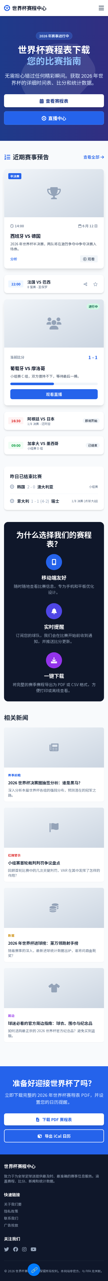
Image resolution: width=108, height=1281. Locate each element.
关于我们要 (13, 1204)
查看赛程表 (57, 100)
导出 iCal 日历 (57, 1136)
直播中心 (57, 118)
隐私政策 (11, 1211)
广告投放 (11, 1225)
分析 (13, 258)
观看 (91, 258)
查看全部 (91, 157)
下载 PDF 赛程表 (56, 1119)
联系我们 (11, 1218)
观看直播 (54, 394)
